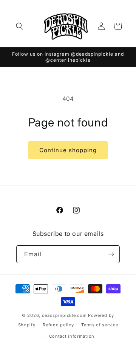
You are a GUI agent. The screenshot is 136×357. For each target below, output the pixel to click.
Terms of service (99, 324)
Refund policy (58, 324)
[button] (19, 26)
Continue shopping (68, 150)
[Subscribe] (111, 254)
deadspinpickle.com (64, 315)
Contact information (71, 336)
